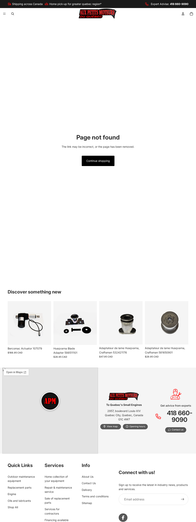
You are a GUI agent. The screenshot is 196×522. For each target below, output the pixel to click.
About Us (87, 476)
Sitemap (87, 502)
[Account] (183, 14)
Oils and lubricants (19, 500)
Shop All (13, 507)
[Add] (45, 339)
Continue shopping (98, 160)
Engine (12, 494)
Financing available (57, 520)
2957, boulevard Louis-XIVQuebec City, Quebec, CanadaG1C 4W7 (124, 415)
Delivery (87, 489)
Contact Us (89, 483)
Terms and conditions (95, 496)
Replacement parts (19, 487)
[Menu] (4, 14)
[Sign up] (183, 499)
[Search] (12, 14)
